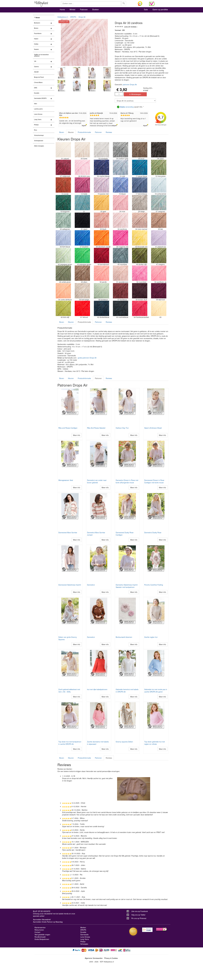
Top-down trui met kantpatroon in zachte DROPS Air (69, 742)
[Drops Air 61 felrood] (82, 308)
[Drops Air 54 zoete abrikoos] (63, 290)
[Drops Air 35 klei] (158, 220)
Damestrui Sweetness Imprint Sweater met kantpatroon (127, 586)
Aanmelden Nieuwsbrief (42, 919)
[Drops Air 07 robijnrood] (63, 167)
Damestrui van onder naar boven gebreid (97, 481)
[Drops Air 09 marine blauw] (101, 167)
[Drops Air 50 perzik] (101, 273)
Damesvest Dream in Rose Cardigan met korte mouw (154, 481)
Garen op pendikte (160, 9)
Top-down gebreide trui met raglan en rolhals (154, 742)
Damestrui (91, 585)
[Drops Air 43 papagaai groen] (82, 255)
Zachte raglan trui (150, 637)
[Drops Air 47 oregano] (158, 255)
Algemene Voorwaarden (94, 958)
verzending (127, 107)
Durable (36, 93)
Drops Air (82, 17)
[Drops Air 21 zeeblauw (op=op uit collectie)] (82, 202)
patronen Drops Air (130, 84)
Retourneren (39, 930)
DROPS (73, 17)
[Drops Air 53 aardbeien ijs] (158, 273)
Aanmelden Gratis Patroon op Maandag (48, 922)
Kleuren (71, 132)
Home (62, 9)
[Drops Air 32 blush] (101, 220)
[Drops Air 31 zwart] (82, 220)
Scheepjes (84, 944)
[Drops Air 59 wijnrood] (158, 290)
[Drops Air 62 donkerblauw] (101, 308)
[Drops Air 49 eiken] (82, 273)
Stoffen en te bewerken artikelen (41, 55)
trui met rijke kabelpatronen (97, 689)
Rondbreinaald (40, 937)
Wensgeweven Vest (65, 480)
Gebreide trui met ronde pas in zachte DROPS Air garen (155, 690)
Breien (36, 28)
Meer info (76, 435)
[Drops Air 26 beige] (139, 202)
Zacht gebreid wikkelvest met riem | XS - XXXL (69, 690)
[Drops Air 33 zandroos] (120, 220)
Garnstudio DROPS (40, 98)
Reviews (109, 132)
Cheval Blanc (38, 82)
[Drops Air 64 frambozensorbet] (139, 308)
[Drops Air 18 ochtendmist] (158, 185)
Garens (36, 66)
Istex (35, 103)
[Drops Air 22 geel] (101, 202)
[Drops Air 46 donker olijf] (139, 255)
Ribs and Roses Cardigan (67, 428)
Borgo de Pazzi (39, 77)
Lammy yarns (38, 109)
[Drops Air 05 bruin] (139, 149)
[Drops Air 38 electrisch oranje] (101, 237)
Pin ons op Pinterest (138, 918)
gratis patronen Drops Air (87, 358)
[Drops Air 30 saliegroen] (63, 220)
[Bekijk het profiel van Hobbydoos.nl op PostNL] (147, 929)
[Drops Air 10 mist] (120, 167)
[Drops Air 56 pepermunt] (101, 290)
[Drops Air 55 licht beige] (82, 290)
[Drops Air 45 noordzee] (120, 255)
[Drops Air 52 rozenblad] (139, 273)
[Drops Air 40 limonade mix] (139, 237)
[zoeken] (123, 3)
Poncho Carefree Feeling (153, 585)
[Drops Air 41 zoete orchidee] (158, 237)
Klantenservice (40, 927)
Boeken (95, 9)
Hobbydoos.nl (62, 17)
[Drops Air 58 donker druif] (139, 290)
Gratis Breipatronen (42, 939)
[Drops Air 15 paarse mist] (101, 185)
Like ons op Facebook (139, 911)
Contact (37, 932)
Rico (35, 130)
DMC (35, 88)
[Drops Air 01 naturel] (63, 149)
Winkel (72, 9)
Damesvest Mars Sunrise (67, 532)
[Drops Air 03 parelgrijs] (101, 149)
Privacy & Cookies (111, 958)
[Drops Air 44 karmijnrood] (101, 255)
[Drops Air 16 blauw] (120, 185)
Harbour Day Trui (122, 428)
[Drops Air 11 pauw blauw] (139, 167)
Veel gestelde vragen (42, 934)
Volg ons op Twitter (138, 915)
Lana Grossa (38, 114)
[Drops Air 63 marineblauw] (120, 308)
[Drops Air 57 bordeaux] (120, 290)
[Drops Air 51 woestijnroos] (120, 273)
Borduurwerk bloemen (124, 637)
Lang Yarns (37, 119)
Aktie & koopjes (39, 146)
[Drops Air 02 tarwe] (82, 149)
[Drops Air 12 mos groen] (158, 167)
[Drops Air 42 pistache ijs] (63, 255)
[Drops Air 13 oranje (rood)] (63, 185)
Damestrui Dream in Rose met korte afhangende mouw (127, 481)
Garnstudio (84, 934)
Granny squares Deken (124, 741)
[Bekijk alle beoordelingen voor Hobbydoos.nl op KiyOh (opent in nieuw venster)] (142, 3)
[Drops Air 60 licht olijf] (63, 308)
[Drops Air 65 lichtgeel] (158, 308)
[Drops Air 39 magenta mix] (120, 237)
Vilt (35, 61)
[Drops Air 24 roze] (120, 202)
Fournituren (37, 33)
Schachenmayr (39, 135)
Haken (36, 39)
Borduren (37, 23)
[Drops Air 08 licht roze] (82, 167)
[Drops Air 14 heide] (82, 185)
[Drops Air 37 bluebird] (82, 237)
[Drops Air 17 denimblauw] (139, 185)
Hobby (36, 44)
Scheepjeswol (38, 140)
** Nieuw (37, 17)
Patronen (84, 9)
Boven (61, 132)
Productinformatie (84, 132)
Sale (146, 9)
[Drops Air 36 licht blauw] (63, 237)
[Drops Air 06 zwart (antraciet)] (158, 149)
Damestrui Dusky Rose (152, 532)
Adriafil (36, 72)
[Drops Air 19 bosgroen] (63, 202)
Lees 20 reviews (130, 27)
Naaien (36, 49)
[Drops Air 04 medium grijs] (120, 149)
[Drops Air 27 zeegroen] (158, 202)
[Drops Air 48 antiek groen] (63, 273)
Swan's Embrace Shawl (153, 428)
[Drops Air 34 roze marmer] (139, 220)
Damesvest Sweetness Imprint (69, 585)
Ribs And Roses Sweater (96, 428)
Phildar (36, 125)
